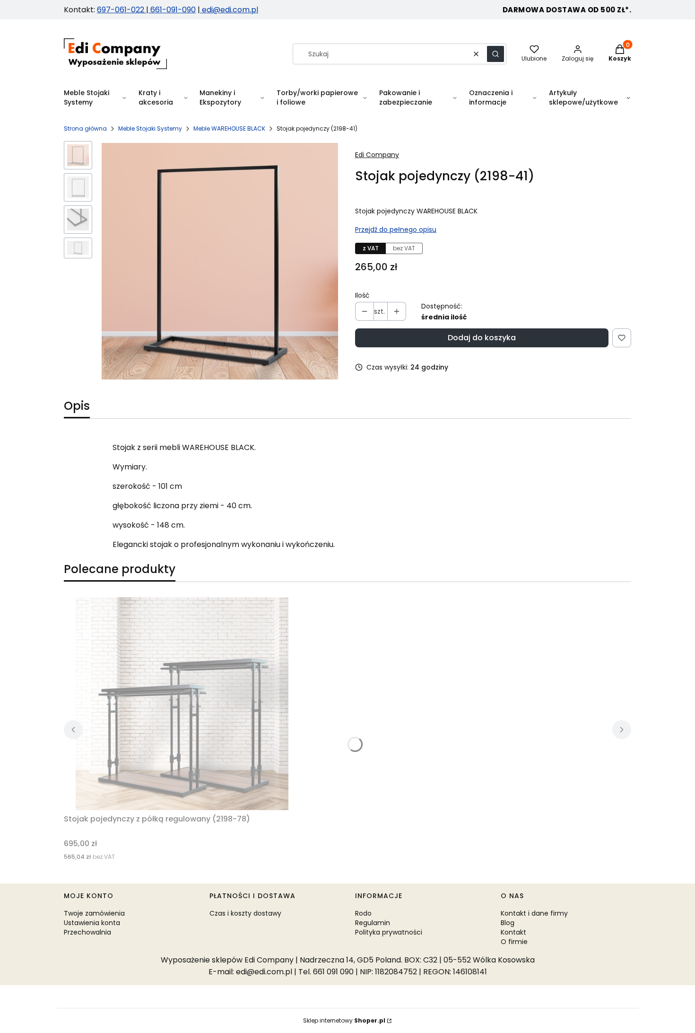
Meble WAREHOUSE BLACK (229, 128)
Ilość (362, 295)
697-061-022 (121, 9)
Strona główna (85, 128)
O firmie (514, 941)
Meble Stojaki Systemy (150, 128)
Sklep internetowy (344, 1020)
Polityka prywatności (388, 932)
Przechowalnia (87, 932)
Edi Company (377, 154)
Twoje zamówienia (94, 913)
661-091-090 (173, 9)
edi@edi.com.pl (229, 9)
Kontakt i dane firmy (534, 913)
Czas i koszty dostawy (245, 913)
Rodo (363, 913)
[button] (495, 54)
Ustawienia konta (92, 922)
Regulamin (372, 922)
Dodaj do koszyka (482, 337)
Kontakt (513, 932)
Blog (507, 922)
